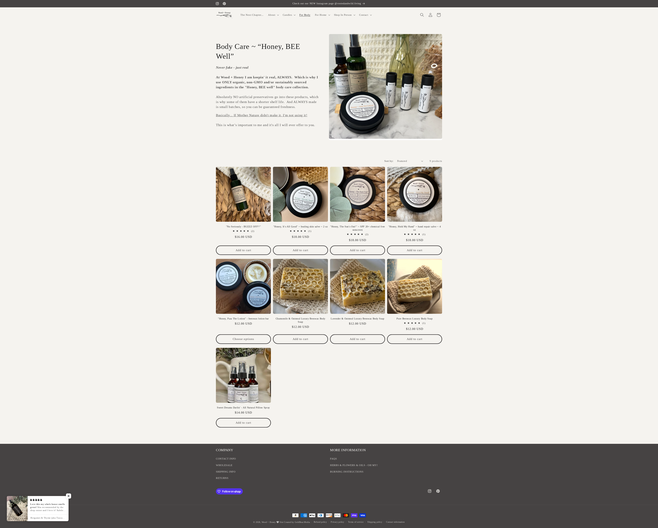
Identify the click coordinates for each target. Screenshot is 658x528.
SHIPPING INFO (226, 471)
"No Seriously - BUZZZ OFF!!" (243, 226)
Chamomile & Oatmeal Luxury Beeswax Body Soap (300, 320)
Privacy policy (337, 522)
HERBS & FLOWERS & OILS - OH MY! (354, 465)
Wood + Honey (269, 522)
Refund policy (320, 522)
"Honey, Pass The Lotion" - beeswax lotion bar (243, 318)
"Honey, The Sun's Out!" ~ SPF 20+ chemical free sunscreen (357, 228)
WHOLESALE (224, 465)
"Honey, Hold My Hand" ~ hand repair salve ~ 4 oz (414, 228)
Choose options (243, 339)
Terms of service (355, 522)
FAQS (333, 458)
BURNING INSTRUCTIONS (346, 471)
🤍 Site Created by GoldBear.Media (293, 522)
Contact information (395, 522)
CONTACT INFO (226, 458)
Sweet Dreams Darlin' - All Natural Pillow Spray (243, 407)
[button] (273, 15)
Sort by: (388, 160)
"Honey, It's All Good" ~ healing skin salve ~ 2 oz (300, 226)
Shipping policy (374, 522)
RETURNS (222, 478)
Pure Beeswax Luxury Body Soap (414, 318)
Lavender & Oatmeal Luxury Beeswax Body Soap (357, 318)
